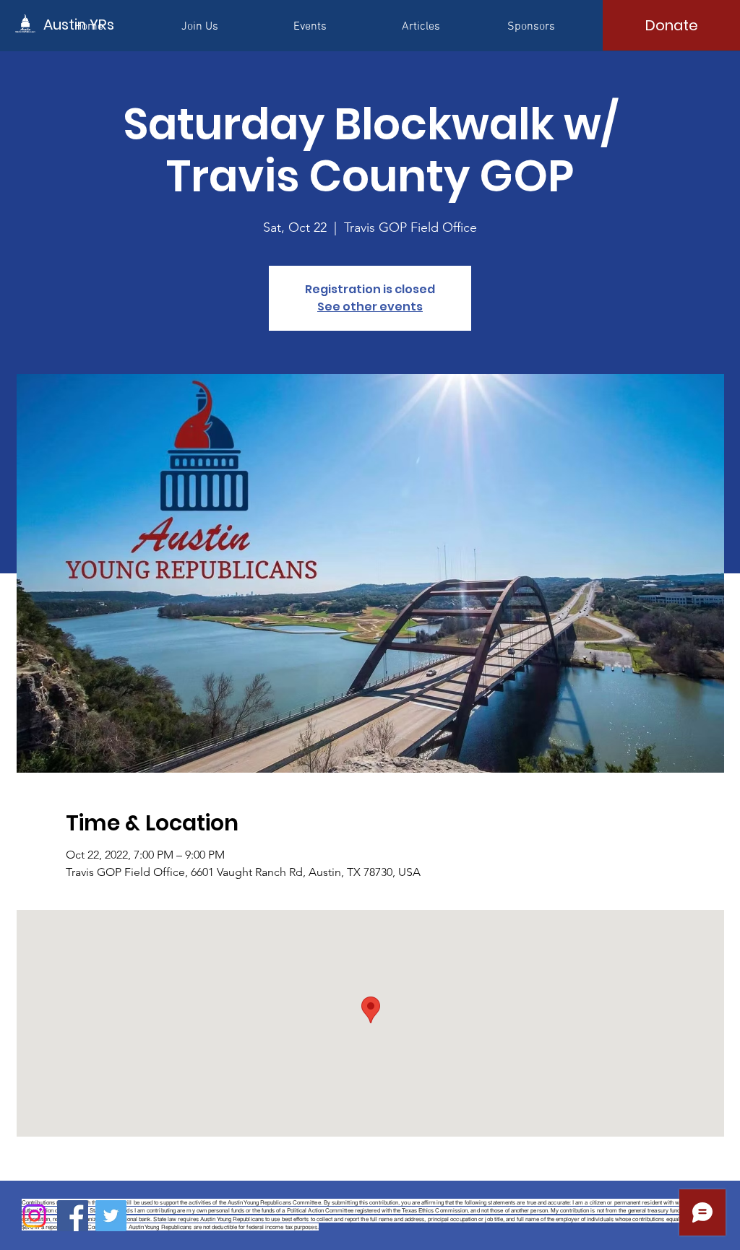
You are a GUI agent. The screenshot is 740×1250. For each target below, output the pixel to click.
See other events (370, 306)
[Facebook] (72, 1215)
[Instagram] (34, 1215)
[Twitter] (110, 1215)
